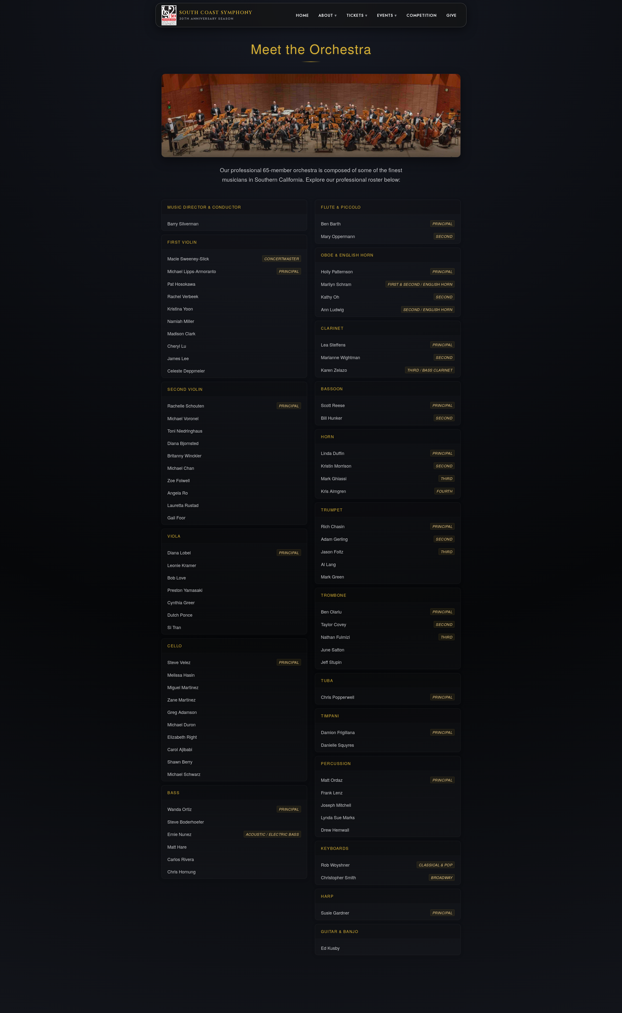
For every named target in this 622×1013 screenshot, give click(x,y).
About (326, 15)
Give (451, 15)
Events (385, 15)
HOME (302, 15)
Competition (421, 15)
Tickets (355, 15)
